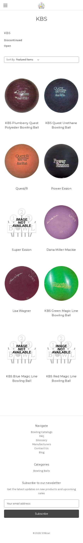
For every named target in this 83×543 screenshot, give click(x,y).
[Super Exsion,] (22, 222)
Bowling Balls (41, 470)
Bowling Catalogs (42, 432)
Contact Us (41, 448)
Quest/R (22, 188)
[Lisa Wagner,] (22, 283)
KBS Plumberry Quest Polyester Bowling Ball (22, 125)
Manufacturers (41, 444)
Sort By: (10, 59)
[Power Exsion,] (61, 161)
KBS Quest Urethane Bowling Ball (61, 125)
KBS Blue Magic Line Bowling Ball (21, 378)
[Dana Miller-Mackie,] (61, 222)
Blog (41, 452)
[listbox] (28, 60)
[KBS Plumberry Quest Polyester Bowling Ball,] (22, 95)
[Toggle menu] (5, 5)
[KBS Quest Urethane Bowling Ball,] (61, 95)
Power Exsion (61, 188)
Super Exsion (21, 250)
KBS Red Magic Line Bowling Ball (61, 378)
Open (7, 45)
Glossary (41, 440)
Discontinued (13, 40)
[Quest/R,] (22, 161)
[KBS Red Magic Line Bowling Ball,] (61, 348)
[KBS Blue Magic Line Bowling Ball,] (22, 348)
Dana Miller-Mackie (61, 250)
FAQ (41, 436)
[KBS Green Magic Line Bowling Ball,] (61, 283)
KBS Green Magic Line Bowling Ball (61, 313)
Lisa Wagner (22, 311)
